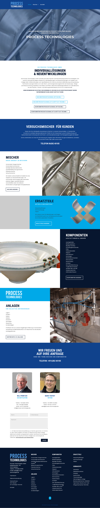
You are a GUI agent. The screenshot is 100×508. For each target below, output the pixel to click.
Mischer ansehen (12, 189)
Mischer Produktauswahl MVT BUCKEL (49, 97)
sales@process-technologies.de (50, 406)
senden (44, 440)
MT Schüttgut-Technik (16, 484)
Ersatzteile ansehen (42, 223)
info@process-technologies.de (22, 408)
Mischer (35, 4)
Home (29, 4)
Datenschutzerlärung (15, 478)
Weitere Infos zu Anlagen (15, 337)
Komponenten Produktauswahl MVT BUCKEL (49, 106)
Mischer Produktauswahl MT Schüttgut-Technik (49, 102)
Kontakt (42, 4)
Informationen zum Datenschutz (24, 437)
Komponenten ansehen (74, 277)
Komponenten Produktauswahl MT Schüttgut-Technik (48, 111)
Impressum (13, 475)
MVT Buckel (13, 483)
